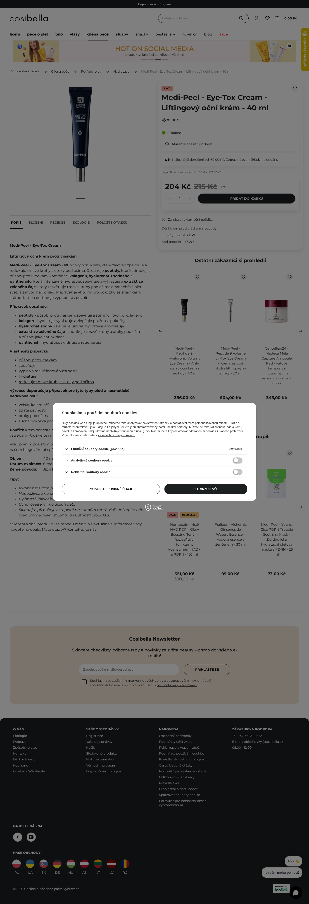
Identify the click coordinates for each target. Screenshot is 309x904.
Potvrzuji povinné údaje (111, 489)
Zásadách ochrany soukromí (116, 435)
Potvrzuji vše (205, 489)
